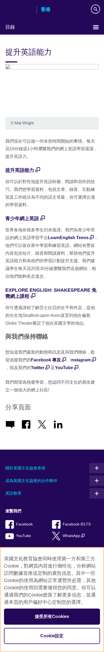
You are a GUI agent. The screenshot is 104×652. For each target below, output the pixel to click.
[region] (52, 599)
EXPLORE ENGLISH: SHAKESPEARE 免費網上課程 (51, 293)
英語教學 (13, 493)
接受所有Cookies (52, 616)
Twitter (37, 367)
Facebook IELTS (77, 524)
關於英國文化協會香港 (25, 468)
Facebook (24, 524)
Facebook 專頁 (46, 360)
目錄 (10, 27)
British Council (19, 10)
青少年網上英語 (22, 218)
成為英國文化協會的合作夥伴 (31, 480)
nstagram (81, 360)
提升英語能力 (19, 170)
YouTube (64, 367)
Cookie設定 (51, 636)
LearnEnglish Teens (68, 237)
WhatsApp (72, 536)
